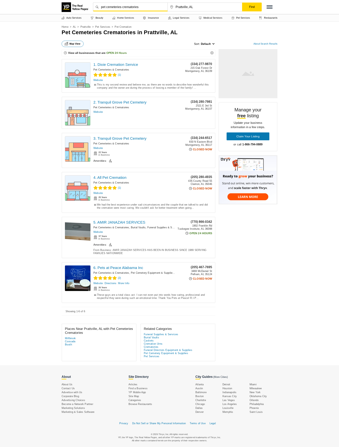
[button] (269, 7)
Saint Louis (256, 411)
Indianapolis (229, 392)
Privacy (123, 423)
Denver (199, 411)
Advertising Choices (73, 400)
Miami (253, 384)
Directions (110, 283)
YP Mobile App (137, 392)
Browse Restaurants (140, 404)
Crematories (151, 346)
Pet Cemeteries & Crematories (111, 69)
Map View (74, 43)
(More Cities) (220, 376)
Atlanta (199, 384)
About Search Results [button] (265, 43)
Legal (213, 423)
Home (65, 26)
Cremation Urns (153, 343)
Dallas (199, 408)
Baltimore (201, 392)
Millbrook (70, 338)
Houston (227, 388)
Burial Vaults (138, 227)
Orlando (254, 400)
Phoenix (254, 408)
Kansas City (229, 396)
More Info (123, 283)
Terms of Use (197, 423)
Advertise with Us (72, 392)
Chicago (200, 404)
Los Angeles (229, 404)
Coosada (70, 341)
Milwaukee (256, 388)
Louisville (227, 408)
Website (98, 80)
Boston (199, 396)
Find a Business (138, 388)
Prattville (85, 26)
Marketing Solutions (73, 408)
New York (255, 392)
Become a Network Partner (77, 404)
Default (206, 43)
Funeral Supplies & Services (164, 227)
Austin (199, 388)
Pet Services (102, 26)
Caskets (149, 340)
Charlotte (200, 400)
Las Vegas (228, 400)
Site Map (133, 396)
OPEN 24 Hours (116, 52)
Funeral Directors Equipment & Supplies (168, 350)
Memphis (227, 411)
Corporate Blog (70, 396)
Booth (68, 344)
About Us (67, 384)
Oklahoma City (258, 396)
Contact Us (68, 388)
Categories (134, 400)
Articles (133, 384)
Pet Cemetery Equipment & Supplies (152, 272)
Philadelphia (257, 404)
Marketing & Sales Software (78, 411)
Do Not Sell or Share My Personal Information (159, 423)
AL (74, 26)
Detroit (226, 384)
